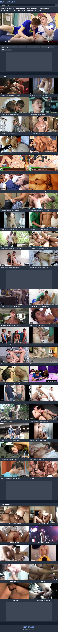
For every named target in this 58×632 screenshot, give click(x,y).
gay (4, 47)
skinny (44, 47)
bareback (23, 47)
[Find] (56, 5)
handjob (51, 47)
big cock (31, 47)
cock (10, 50)
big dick (38, 47)
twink (9, 47)
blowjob (16, 47)
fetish (4, 50)
